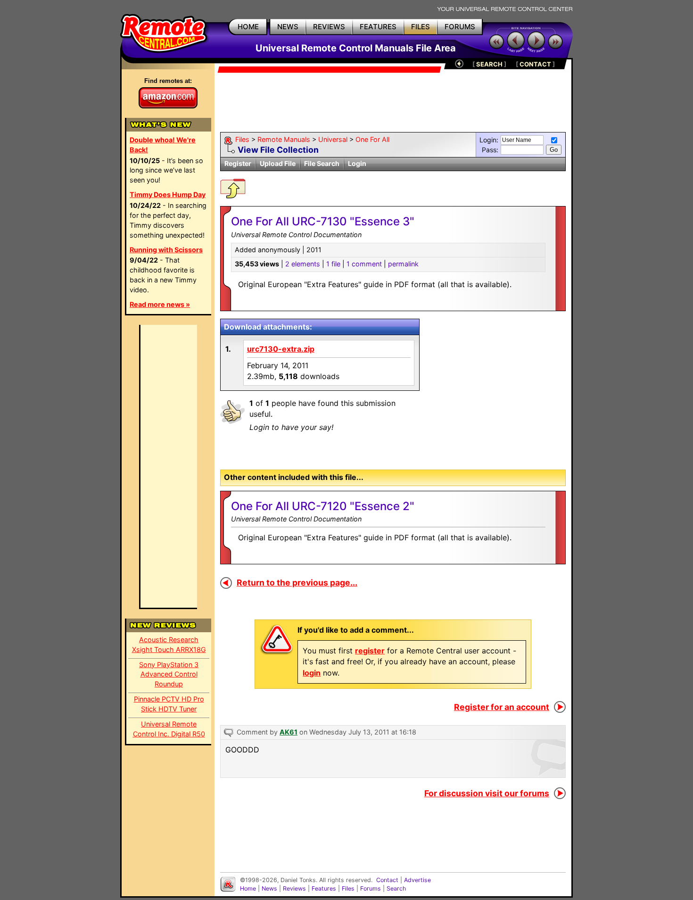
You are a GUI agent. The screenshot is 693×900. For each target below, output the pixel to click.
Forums (370, 888)
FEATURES (378, 26)
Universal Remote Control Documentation (296, 519)
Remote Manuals (283, 139)
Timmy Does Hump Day (168, 194)
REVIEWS (329, 26)
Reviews (294, 888)
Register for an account (501, 707)
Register (237, 163)
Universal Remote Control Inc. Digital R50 (169, 729)
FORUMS (460, 26)
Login (357, 163)
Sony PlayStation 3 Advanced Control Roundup (168, 674)
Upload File (278, 163)
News (269, 888)
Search (396, 888)
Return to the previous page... (297, 582)
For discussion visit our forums (486, 793)
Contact (387, 879)
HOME (248, 26)
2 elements (302, 264)
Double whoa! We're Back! (163, 145)
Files (242, 139)
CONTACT (535, 64)
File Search (321, 163)
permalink (403, 264)
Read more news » (160, 304)
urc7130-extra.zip (280, 349)
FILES (420, 26)
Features (324, 888)
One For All (372, 139)
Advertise (417, 879)
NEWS (287, 26)
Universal (332, 139)
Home (248, 888)
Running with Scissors (166, 250)
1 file (333, 264)
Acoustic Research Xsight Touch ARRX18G (169, 644)
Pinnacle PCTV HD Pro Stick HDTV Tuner (169, 704)
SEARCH (489, 64)
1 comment (364, 264)
